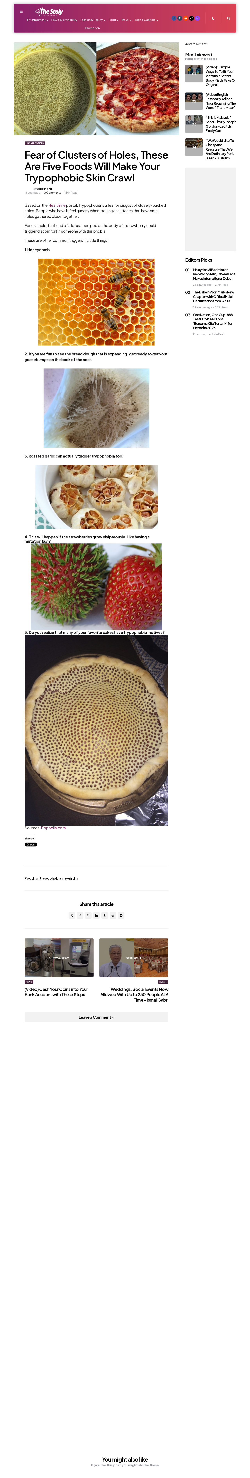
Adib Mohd (44, 188)
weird (71, 878)
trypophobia (51, 878)
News (29, 982)
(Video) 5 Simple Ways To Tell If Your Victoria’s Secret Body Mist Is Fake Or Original (221, 76)
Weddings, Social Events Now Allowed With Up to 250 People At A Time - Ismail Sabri (134, 994)
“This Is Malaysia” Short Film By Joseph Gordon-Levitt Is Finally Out (221, 124)
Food (31, 878)
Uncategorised (35, 143)
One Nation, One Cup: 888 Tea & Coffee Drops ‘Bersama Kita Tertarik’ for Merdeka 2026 (213, 321)
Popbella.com (53, 827)
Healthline (57, 205)
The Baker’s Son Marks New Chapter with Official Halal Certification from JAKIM (213, 296)
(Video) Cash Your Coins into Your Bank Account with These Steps (56, 991)
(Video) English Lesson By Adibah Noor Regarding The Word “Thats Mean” (221, 101)
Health (163, 982)
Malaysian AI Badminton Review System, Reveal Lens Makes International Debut (214, 274)
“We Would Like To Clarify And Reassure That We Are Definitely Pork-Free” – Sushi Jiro (221, 149)
